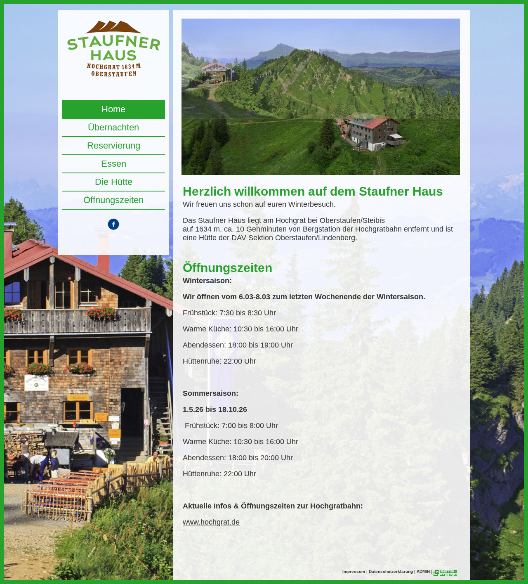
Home (113, 109)
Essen (113, 163)
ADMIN (423, 571)
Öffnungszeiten (113, 200)
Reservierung (113, 145)
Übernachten (113, 127)
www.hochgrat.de (211, 522)
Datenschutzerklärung (391, 571)
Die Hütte (113, 182)
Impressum (353, 571)
